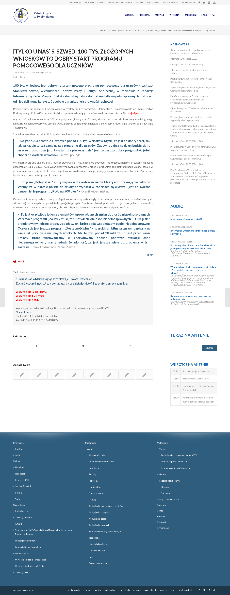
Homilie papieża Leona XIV (174, 461)
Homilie (92, 499)
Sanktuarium (112, 2)
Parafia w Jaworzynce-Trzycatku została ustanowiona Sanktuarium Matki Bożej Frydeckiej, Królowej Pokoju (189, 99)
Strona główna (118, 30)
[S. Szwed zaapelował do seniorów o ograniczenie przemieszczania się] (74, 375)
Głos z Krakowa (96, 493)
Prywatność (163, 528)
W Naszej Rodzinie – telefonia (29, 566)
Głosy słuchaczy (97, 550)
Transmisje (94, 537)
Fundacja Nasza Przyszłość (28, 547)
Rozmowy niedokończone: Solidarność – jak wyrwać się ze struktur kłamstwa (192, 247)
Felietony (93, 480)
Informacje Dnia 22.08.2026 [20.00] (186, 141)
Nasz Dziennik (153, 2)
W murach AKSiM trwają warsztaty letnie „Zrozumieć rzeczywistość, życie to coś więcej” (193, 270)
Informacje (131, 30)
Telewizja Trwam (23, 517)
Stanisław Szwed (27, 272)
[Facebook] (199, 2)
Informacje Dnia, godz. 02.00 (183, 58)
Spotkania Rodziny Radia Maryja (105, 531)
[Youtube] (214, 2)
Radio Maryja (75, 2)
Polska (141, 30)
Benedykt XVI (22, 480)
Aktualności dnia (97, 455)
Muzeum (139, 2)
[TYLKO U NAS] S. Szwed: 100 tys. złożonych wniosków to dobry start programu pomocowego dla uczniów (73, 58)
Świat (18, 455)
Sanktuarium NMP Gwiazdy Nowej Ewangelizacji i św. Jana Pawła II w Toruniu (43, 532)
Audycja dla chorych (99, 512)
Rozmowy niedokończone (101, 461)
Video (162, 449)
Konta (160, 510)
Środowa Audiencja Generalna (175, 468)
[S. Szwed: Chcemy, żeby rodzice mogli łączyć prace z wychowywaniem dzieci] (91, 375)
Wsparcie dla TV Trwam (30, 295)
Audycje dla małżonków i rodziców (106, 506)
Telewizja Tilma (22, 572)
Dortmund (166, 493)
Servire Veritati (188, 2)
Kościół (16, 461)
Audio (177, 206)
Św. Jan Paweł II (23, 486)
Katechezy (94, 468)
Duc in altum (95, 487)
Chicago (165, 487)
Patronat (161, 522)
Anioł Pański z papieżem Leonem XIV (179, 455)
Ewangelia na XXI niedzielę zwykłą (186, 64)
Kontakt (161, 516)
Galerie (162, 474)
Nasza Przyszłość (170, 2)
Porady (92, 474)
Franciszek (20, 473)
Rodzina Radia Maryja (169, 480)
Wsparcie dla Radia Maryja (31, 291)
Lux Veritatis (126, 2)
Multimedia (90, 443)
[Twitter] (204, 2)
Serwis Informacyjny (99, 563)
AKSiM (100, 2)
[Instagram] (209, 2)
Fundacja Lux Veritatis (26, 540)
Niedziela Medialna (98, 544)
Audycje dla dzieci (97, 518)
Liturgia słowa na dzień (168, 499)
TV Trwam (89, 2)
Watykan (19, 467)
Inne (91, 557)
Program (161, 505)
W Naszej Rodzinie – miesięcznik (30, 559)
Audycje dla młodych (99, 525)
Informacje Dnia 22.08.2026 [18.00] (186, 164)
